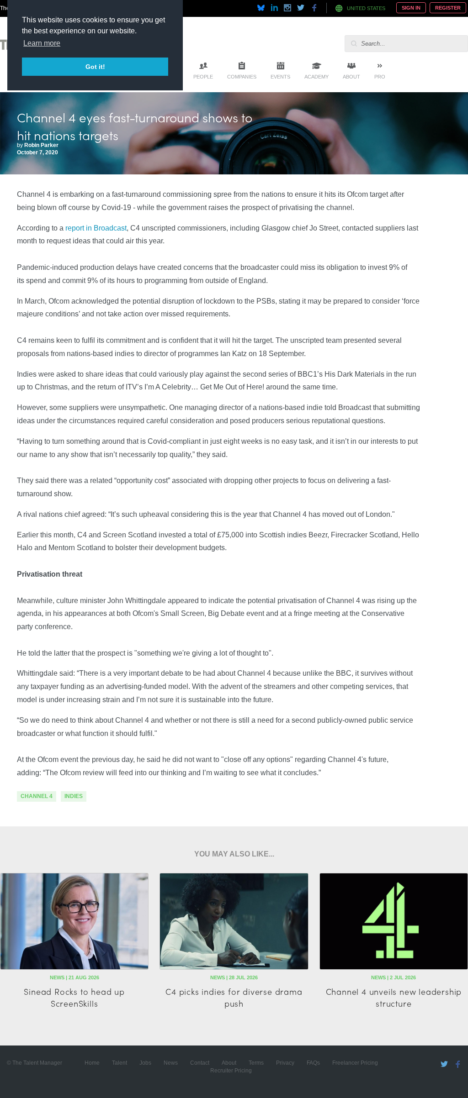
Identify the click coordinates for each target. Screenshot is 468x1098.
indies (73, 796)
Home (92, 1063)
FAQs (313, 1063)
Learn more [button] (41, 43)
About (351, 76)
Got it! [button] (95, 66)
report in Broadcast (96, 228)
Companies (241, 76)
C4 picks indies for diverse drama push (233, 997)
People (203, 76)
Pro (379, 76)
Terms (256, 1063)
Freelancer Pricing (355, 1063)
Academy (316, 76)
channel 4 (37, 796)
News (171, 1063)
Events (280, 76)
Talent (119, 1063)
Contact (199, 1063)
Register (448, 8)
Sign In (411, 8)
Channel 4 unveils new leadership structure (394, 997)
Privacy (285, 1063)
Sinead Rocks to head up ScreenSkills (74, 997)
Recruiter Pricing (231, 1070)
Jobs (145, 1063)
